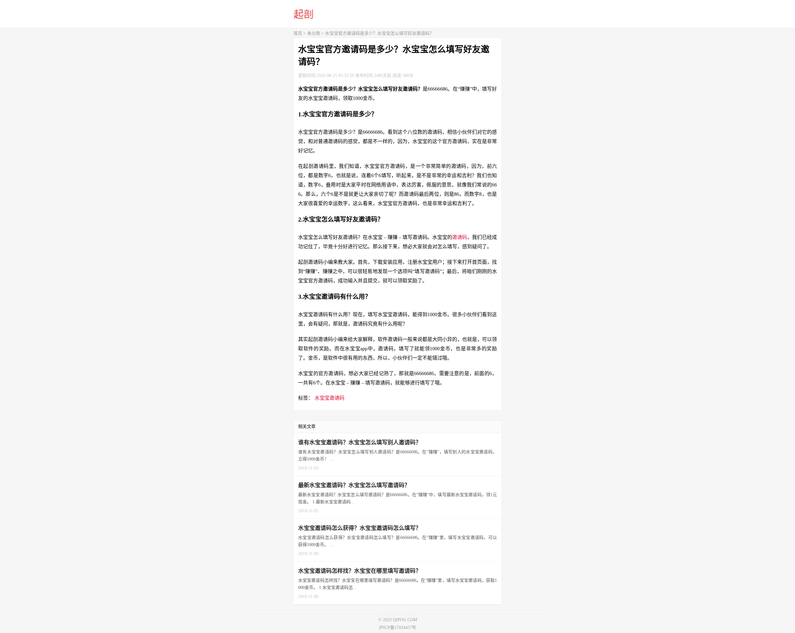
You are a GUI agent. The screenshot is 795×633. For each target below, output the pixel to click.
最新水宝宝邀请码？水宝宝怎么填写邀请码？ (354, 485)
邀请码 (459, 237)
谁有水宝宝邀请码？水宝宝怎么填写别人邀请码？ (359, 442)
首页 (297, 33)
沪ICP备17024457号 (397, 627)
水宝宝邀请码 (329, 398)
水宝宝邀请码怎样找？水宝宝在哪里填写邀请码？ (359, 571)
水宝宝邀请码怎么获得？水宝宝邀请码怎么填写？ (359, 528)
